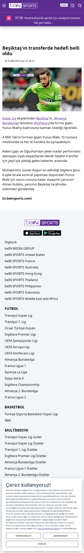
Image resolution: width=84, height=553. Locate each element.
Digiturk (11, 242)
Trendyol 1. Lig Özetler (21, 449)
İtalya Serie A (14, 378)
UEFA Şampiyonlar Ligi (21, 341)
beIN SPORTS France (20, 261)
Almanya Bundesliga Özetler (25, 462)
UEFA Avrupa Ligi (17, 347)
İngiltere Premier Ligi (20, 334)
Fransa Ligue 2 (15, 397)
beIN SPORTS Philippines (23, 286)
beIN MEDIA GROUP (19, 248)
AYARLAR (42, 544)
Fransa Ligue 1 (15, 366)
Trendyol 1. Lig (15, 322)
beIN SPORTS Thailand (21, 280)
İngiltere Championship (22, 384)
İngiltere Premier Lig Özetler (26, 456)
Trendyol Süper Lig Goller (23, 437)
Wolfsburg (42, 123)
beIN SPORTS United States (25, 255)
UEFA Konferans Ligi (19, 353)
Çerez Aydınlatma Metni (48, 528)
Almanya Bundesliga (20, 359)
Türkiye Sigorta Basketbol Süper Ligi (31, 414)
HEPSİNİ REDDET (61, 536)
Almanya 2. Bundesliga (21, 391)
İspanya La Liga (16, 372)
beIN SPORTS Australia (21, 267)
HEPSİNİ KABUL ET (23, 536)
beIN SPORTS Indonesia (22, 292)
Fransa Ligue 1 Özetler (21, 468)
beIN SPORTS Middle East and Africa (31, 299)
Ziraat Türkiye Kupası (20, 328)
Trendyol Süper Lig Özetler (24, 443)
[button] (23, 5)
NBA (8, 420)
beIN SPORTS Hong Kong (23, 273)
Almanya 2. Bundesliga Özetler (27, 475)
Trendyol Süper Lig (18, 315)
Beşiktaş (42, 118)
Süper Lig (9, 118)
